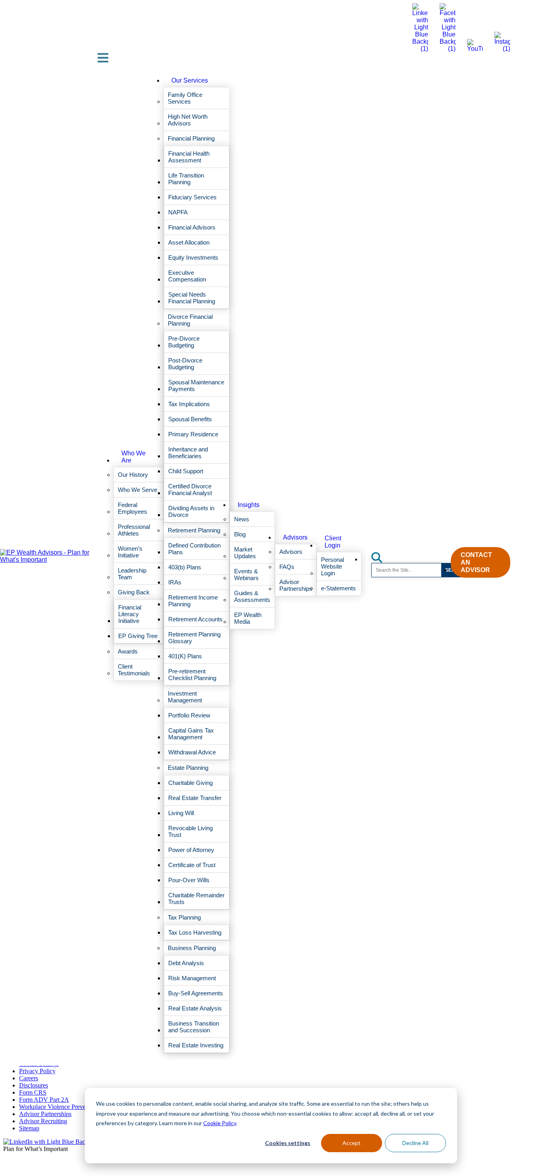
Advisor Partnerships (45, 1113)
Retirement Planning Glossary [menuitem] (194, 637)
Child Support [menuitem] (185, 471)
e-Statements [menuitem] (338, 588)
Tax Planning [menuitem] (184, 917)
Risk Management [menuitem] (192, 978)
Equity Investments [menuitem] (193, 257)
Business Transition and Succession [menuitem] (193, 1026)
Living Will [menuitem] (181, 813)
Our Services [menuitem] (189, 80)
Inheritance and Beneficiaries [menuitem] (188, 452)
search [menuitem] (381, 555)
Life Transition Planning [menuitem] (186, 178)
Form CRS (32, 1092)
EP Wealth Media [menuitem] (247, 618)
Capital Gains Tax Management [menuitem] (191, 733)
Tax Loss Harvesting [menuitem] (194, 932)
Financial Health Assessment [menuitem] (188, 157)
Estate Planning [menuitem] (188, 767)
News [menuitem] (241, 519)
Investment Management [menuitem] (185, 697)
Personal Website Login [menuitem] (332, 566)
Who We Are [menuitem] (133, 457)
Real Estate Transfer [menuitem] (194, 797)
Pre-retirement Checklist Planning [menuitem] (192, 674)
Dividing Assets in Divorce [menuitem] (191, 511)
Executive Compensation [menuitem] (187, 276)
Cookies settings (287, 1142)
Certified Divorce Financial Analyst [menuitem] (190, 489)
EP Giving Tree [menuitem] (138, 635)
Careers (28, 1078)
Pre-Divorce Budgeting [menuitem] (184, 342)
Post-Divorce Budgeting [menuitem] (185, 363)
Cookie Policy (219, 1123)
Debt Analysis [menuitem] (186, 963)
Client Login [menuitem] (333, 542)
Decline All (415, 1142)
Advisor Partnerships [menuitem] (295, 585)
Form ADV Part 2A (44, 1099)
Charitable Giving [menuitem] (190, 782)
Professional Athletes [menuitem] (134, 530)
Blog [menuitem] (240, 534)
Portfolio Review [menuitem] (189, 715)
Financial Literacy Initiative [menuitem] (129, 614)
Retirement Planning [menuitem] (194, 530)
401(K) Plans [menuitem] (185, 656)
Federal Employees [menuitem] (132, 508)
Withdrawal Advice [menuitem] (192, 752)
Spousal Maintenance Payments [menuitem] (196, 385)
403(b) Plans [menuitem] (184, 567)
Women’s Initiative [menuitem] (130, 552)
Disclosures (33, 1085)
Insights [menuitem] (248, 504)
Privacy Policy (37, 1071)
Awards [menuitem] (128, 651)
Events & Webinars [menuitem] (246, 574)
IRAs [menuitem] (174, 582)
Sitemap (29, 1128)
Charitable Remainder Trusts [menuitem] (196, 898)
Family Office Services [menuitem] (185, 98)
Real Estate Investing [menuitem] (195, 1045)
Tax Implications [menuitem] (189, 404)
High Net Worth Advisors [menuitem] (188, 120)
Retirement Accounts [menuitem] (195, 619)
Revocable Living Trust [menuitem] (190, 831)
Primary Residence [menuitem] (193, 434)
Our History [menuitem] (133, 474)
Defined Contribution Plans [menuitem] (194, 548)
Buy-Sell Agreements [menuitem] (195, 993)
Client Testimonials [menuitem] (134, 670)
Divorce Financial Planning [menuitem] (190, 320)
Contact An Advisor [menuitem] (476, 562)
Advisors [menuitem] (295, 537)
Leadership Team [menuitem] (132, 573)
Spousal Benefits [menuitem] (190, 419)
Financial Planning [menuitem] (191, 138)
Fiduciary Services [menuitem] (192, 197)
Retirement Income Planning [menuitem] (193, 600)
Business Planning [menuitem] (192, 948)
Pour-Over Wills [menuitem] (188, 880)
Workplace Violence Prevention (58, 1106)
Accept (351, 1142)
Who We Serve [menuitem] (137, 489)
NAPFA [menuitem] (178, 212)
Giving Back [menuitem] (134, 592)
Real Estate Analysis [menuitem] (195, 1008)
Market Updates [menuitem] (245, 552)
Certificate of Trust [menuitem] (191, 865)
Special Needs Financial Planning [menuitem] (191, 298)
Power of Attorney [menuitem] (191, 849)
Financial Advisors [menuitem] (191, 227)
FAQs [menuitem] (286, 566)
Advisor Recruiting (43, 1121)
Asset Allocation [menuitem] (188, 242)
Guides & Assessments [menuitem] (252, 596)
